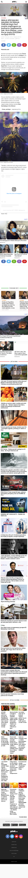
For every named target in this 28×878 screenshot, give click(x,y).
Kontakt (14, 841)
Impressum (14, 847)
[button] (1, 297)
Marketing (14, 844)
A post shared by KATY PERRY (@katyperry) (14, 210)
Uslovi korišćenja (14, 850)
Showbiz (3, 18)
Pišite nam (14, 853)
